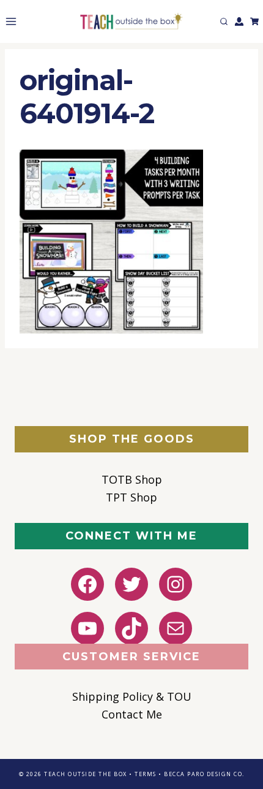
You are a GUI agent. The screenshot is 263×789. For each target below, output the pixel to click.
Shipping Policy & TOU (131, 696)
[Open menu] (8, 21)
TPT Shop (131, 497)
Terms (146, 774)
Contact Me (132, 714)
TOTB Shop (132, 479)
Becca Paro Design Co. (204, 774)
